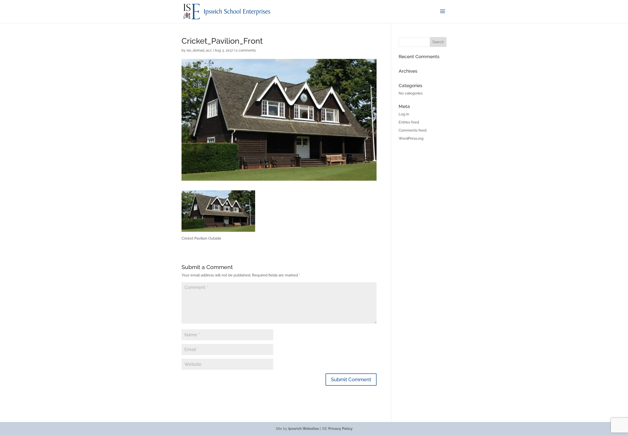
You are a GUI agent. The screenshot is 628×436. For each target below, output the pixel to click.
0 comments (246, 50)
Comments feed (412, 130)
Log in (404, 114)
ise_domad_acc (199, 50)
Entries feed (409, 122)
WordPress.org (411, 138)
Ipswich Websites (303, 428)
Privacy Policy (340, 428)
